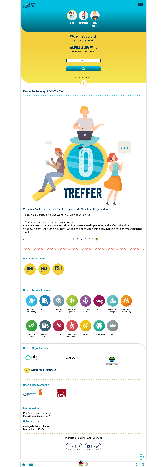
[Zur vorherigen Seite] (25, 239)
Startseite (24, 465)
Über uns (97, 435)
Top (141, 457)
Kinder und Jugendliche (72, 311)
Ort (72, 23)
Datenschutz (84, 435)
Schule (58, 334)
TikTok (97, 444)
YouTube (88, 444)
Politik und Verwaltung (45, 335)
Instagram (78, 444)
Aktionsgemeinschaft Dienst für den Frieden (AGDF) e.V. (45, 391)
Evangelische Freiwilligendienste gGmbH (29, 391)
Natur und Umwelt (31, 335)
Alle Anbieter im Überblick (39, 368)
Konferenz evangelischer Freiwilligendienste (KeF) (37, 412)
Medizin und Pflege (112, 311)
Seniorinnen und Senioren (72, 335)
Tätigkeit (83, 23)
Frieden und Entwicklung (31, 311)
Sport (113, 334)
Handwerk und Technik (58, 311)
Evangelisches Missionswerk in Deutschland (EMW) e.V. (61, 391)
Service (85, 334)
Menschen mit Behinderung (126, 311)
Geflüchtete (45, 310)
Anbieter (47, 228)
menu (140, 4)
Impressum (70, 435)
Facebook (69, 444)
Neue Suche (136, 464)
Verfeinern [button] (87, 77)
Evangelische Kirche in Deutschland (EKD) (36, 425)
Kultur (99, 310)
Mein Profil (95, 24)
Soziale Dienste (99, 334)
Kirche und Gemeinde (86, 311)
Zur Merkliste (143, 464)
